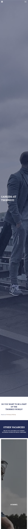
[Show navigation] (25, 1)
